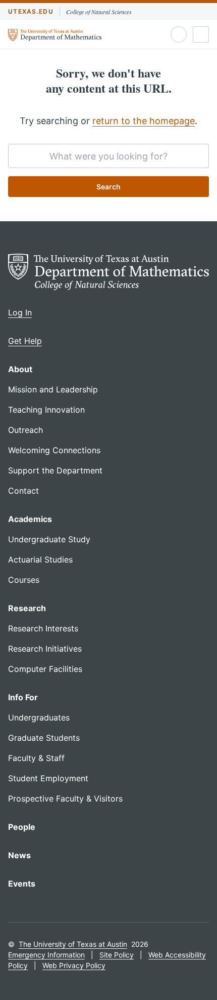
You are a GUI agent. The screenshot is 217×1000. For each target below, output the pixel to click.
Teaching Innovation (46, 410)
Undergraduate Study (49, 539)
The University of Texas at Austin (73, 944)
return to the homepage (143, 120)
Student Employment (48, 778)
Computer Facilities (45, 669)
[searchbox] (108, 156)
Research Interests (43, 628)
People (21, 827)
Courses (23, 580)
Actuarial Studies (40, 559)
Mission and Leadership (53, 389)
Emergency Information (46, 954)
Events (21, 883)
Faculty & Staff (36, 758)
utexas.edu (30, 11)
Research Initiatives (45, 649)
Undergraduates (39, 717)
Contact (23, 491)
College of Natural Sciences (99, 12)
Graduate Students (44, 738)
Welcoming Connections (54, 450)
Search (108, 186)
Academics (30, 519)
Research (27, 608)
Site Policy (116, 954)
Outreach (25, 430)
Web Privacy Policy (73, 965)
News (19, 855)
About (20, 369)
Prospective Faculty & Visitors (65, 798)
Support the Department (55, 470)
